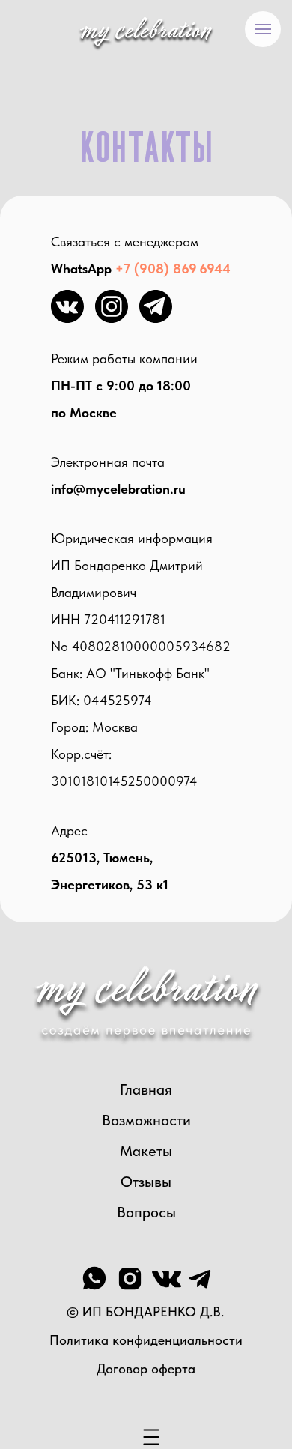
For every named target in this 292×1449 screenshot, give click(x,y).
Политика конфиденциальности (146, 1340)
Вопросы (146, 1212)
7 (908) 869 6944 (177, 268)
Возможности (146, 1120)
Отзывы (146, 1182)
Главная (146, 1089)
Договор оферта (146, 1368)
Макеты (146, 1151)
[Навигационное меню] (263, 29)
